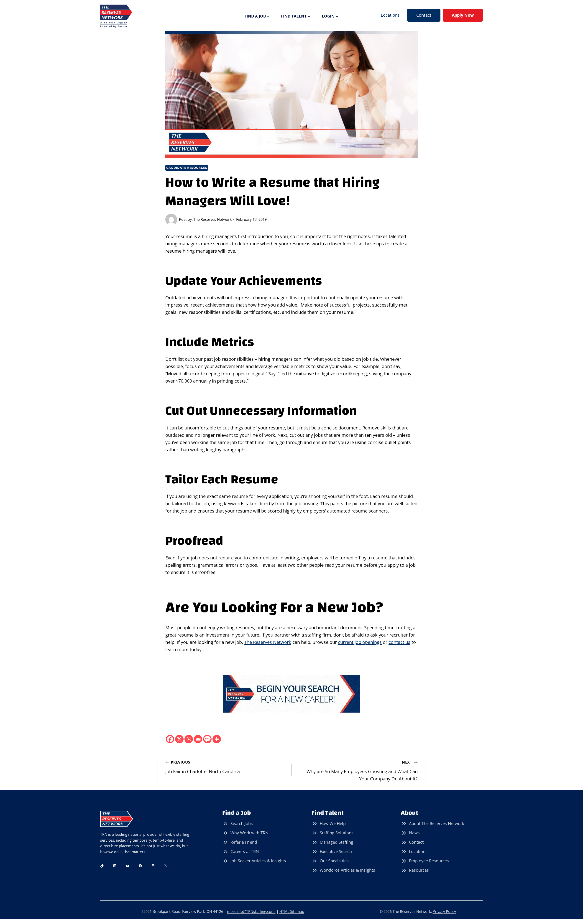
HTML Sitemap (291, 911)
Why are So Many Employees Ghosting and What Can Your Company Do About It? (362, 771)
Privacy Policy (444, 911)
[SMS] (207, 739)
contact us (399, 642)
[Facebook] (170, 739)
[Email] (198, 739)
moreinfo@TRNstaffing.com (251, 911)
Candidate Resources (186, 167)
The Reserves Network (212, 219)
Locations (390, 15)
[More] (216, 739)
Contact (423, 15)
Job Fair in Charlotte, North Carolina (202, 767)
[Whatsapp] (188, 739)
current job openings (360, 642)
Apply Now (463, 15)
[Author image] (171, 220)
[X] (179, 739)
